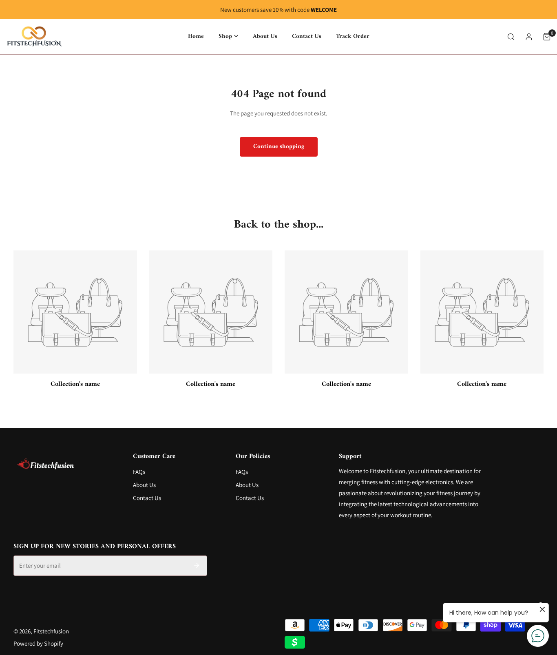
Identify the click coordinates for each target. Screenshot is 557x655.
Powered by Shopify (38, 643)
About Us (144, 485)
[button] (228, 36)
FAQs (139, 472)
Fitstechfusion (51, 631)
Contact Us (147, 498)
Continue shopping (278, 146)
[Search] (511, 37)
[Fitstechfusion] (34, 36)
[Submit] (196, 565)
